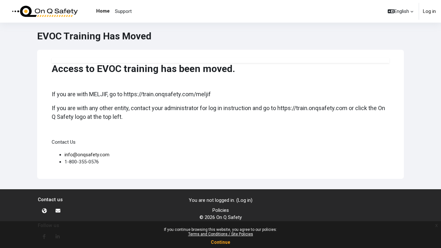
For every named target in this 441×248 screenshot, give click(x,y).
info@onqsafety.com (87, 155)
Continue (220, 242)
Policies (220, 210)
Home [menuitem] (103, 11)
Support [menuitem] (123, 11)
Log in (429, 11)
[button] (400, 11)
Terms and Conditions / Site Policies (220, 234)
